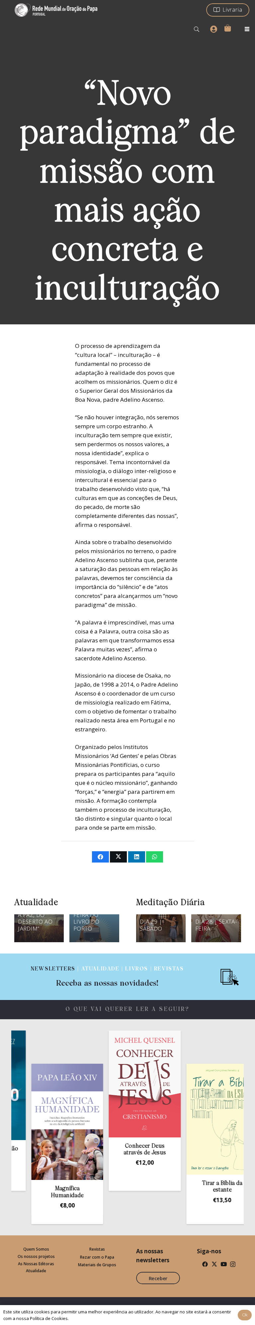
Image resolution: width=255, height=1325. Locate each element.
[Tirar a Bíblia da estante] (206, 1119)
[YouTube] (223, 1264)
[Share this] (100, 857)
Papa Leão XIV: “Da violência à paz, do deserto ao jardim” (38, 914)
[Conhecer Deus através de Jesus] (128, 1084)
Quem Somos (36, 1249)
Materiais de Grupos (97, 1265)
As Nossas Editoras (36, 1264)
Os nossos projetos (36, 1256)
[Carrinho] (227, 28)
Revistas (97, 1249)
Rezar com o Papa (97, 1257)
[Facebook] (205, 1264)
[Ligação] (107, 977)
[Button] (213, 29)
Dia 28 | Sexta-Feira (216, 925)
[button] (197, 29)
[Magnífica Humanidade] (51, 1122)
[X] (214, 1264)
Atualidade (36, 1271)
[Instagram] (232, 1264)
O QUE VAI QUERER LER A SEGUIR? (127, 1009)
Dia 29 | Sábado (151, 925)
